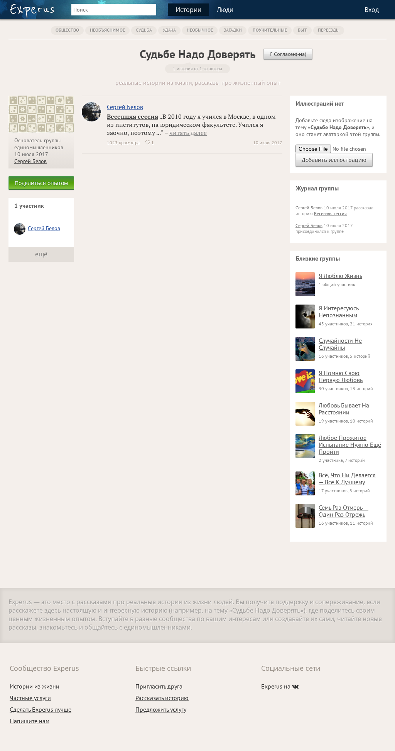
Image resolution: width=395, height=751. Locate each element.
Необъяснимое (107, 30)
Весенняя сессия (132, 116)
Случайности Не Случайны (340, 344)
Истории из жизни (34, 686)
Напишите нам (29, 721)
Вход (372, 9)
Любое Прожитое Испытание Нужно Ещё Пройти (350, 444)
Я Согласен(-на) (288, 54)
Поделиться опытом (41, 183)
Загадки (233, 30)
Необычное (200, 30)
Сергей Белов (30, 161)
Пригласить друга (158, 686)
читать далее (188, 132)
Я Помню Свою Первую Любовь (341, 376)
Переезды (328, 30)
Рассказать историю (162, 698)
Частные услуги (30, 698)
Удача (169, 30)
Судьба (144, 30)
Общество (67, 30)
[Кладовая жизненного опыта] (32, 10)
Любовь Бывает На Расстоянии (344, 408)
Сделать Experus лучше (40, 709)
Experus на (280, 686)
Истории (188, 9)
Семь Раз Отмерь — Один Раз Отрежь (343, 510)
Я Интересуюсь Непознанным (339, 311)
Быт (302, 30)
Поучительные (270, 30)
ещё (41, 254)
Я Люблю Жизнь (340, 276)
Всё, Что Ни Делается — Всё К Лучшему (347, 478)
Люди (225, 9)
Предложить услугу (160, 709)
